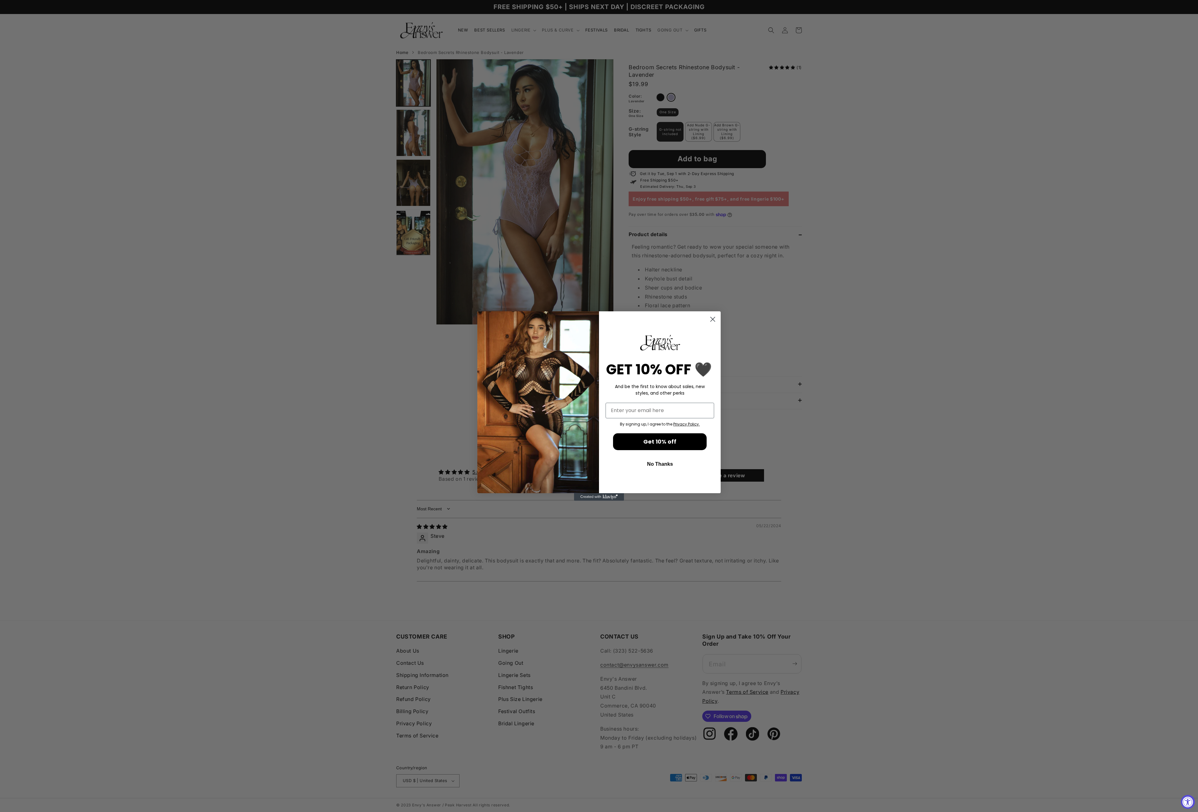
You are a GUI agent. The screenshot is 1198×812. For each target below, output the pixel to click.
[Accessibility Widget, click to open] (1188, 802)
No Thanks (660, 464)
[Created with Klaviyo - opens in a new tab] (599, 497)
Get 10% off (659, 441)
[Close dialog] (712, 319)
